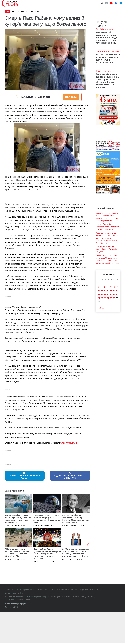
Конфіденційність (13, 607)
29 (114, 298)
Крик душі (114, 51)
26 (105, 298)
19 (105, 294)
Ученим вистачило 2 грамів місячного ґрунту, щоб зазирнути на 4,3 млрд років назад (46, 519)
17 (99, 294)
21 (111, 294)
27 (108, 298)
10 (99, 290)
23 (117, 294)
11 (102, 290)
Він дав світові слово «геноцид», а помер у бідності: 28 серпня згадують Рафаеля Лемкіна (75, 519)
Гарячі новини (102, 51)
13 (108, 290)
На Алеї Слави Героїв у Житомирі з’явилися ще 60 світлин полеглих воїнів (108, 58)
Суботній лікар (106, 29)
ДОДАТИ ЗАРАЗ (71, 97)
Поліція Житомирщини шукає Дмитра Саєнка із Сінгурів (106, 249)
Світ (97, 29)
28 (111, 298)
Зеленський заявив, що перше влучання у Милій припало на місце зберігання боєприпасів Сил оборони (107, 81)
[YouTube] (111, 3)
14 (111, 290)
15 (114, 290)
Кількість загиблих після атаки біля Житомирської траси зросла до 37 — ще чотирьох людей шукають (107, 259)
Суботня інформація (105, 71)
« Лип (101, 308)
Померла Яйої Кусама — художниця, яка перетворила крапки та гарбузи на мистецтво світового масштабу (47, 554)
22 (114, 294)
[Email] (106, 3)
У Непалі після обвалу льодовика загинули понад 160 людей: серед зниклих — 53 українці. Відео (18, 552)
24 (99, 298)
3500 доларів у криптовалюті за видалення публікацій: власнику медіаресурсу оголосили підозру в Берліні (75, 552)
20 (108, 294)
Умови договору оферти (15, 603)
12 (105, 290)
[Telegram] (121, 3)
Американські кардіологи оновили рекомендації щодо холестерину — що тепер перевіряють (18, 519)
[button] (101, 3)
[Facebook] (116, 3)
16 (117, 290)
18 (102, 294)
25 (102, 298)
